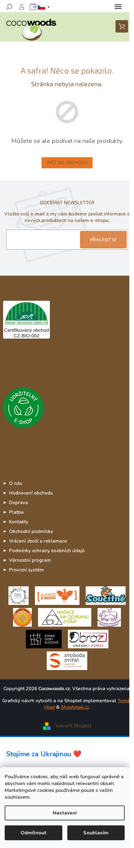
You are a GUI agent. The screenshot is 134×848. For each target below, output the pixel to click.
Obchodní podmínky (31, 531)
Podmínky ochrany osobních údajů (47, 551)
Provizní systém (26, 570)
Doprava (18, 502)
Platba (16, 512)
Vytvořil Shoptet (73, 726)
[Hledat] (9, 7)
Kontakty (18, 522)
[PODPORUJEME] (18, 595)
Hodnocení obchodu (31, 493)
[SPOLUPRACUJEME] (57, 595)
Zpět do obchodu (67, 163)
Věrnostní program (30, 560)
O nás (15, 483)
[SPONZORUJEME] (22, 617)
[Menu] (118, 6)
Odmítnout (33, 832)
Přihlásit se (103, 239)
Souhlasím (95, 832)
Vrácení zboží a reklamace (38, 541)
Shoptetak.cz (75, 707)
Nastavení (65, 813)
